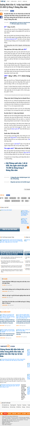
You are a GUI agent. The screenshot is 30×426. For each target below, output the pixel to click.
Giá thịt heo (18, 407)
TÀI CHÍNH (24, 413)
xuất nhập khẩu (13, 198)
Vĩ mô (8, 1)
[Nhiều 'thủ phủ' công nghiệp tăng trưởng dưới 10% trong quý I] (25, 221)
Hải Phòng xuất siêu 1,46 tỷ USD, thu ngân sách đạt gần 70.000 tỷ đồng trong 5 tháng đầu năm (16, 166)
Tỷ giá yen (24, 405)
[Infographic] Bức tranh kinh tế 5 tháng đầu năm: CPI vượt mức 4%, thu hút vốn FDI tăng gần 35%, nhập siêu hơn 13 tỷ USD (12, 252)
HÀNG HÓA (14, 413)
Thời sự (3, 1)
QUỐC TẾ (19, 413)
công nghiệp (23, 198)
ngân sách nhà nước (16, 200)
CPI (18, 198)
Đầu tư (19, 1)
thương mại (7, 200)
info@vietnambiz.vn (8, 423)
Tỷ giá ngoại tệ (13, 405)
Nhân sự (25, 1)
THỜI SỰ (5, 413)
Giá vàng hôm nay (5, 405)
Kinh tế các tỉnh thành (10, 229)
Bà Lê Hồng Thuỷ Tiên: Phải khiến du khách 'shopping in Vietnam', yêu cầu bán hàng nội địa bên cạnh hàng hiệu (12, 262)
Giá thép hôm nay (5, 407)
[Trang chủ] (1, 14)
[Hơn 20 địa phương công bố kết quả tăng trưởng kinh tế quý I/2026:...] (25, 213)
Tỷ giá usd (19, 405)
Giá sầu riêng (12, 407)
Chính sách (13, 1)
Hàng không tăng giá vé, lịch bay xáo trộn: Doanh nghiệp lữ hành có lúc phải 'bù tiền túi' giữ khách (11, 266)
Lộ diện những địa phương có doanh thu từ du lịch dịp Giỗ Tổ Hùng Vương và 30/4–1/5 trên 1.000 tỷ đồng (12, 270)
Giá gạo (23, 407)
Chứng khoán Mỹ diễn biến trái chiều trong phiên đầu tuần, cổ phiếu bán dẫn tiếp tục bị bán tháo (12, 352)
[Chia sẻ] (1, 17)
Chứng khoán (4, 291)
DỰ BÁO (9, 413)
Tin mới (5, 279)
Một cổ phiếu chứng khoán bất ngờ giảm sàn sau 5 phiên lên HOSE (7, 334)
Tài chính (4, 285)
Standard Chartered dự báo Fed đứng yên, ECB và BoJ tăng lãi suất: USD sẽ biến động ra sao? (23, 392)
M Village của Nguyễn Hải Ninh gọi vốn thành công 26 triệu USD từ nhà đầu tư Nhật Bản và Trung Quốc (7, 321)
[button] (28, 227)
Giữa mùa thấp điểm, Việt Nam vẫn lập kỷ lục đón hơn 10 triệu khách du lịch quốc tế (11, 258)
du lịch (6, 198)
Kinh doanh (4, 297)
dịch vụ (26, 200)
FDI (22, 200)
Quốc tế (17, 325)
